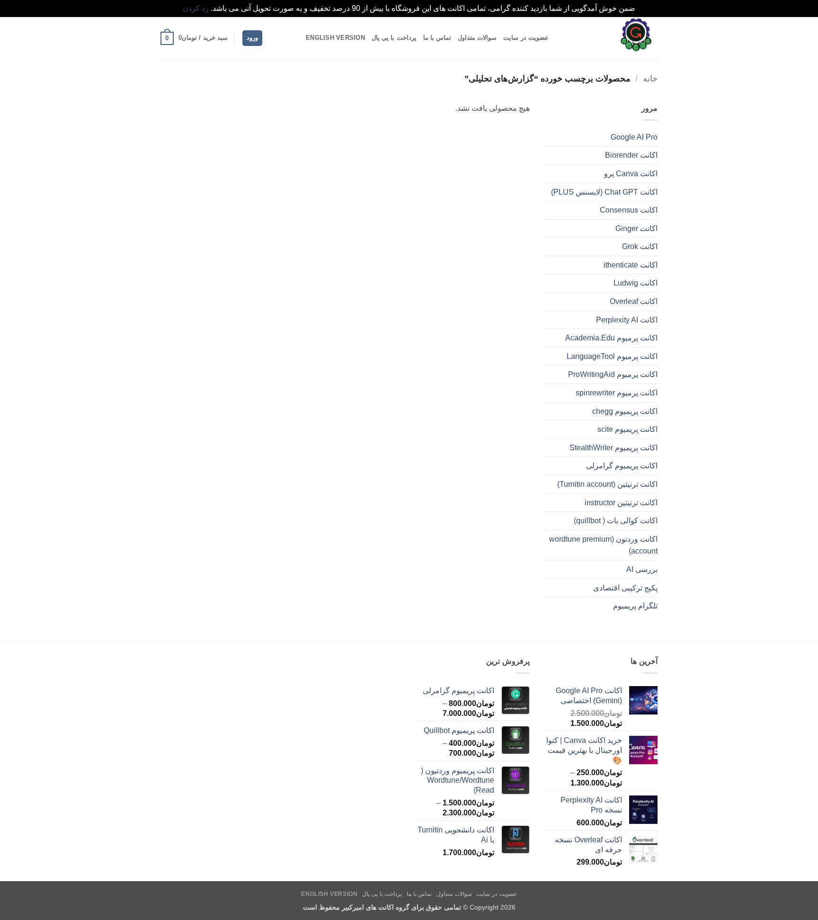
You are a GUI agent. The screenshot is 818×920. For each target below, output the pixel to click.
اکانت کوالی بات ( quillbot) (616, 521)
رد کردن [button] (196, 8)
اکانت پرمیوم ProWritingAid (613, 374)
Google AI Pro (634, 137)
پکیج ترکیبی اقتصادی (625, 588)
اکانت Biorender (631, 155)
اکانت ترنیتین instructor (621, 503)
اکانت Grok (640, 246)
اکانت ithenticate (631, 265)
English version (335, 37)
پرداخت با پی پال (394, 37)
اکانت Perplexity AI (627, 320)
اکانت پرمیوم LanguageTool (612, 356)
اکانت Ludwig (636, 283)
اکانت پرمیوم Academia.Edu (611, 338)
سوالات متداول (477, 37)
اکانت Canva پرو (631, 174)
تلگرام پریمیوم (635, 606)
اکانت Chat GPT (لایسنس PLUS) (604, 192)
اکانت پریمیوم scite (627, 429)
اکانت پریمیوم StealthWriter (613, 448)
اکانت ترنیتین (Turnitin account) (607, 484)
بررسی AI (642, 569)
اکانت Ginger (636, 228)
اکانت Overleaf (634, 301)
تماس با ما (437, 37)
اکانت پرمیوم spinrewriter (617, 393)
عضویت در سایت (526, 37)
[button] (252, 38)
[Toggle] (549, 173)
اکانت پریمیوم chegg (625, 411)
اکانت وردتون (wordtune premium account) (603, 545)
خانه (650, 78)
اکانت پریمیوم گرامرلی (622, 466)
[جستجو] (295, 38)
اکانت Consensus (629, 210)
